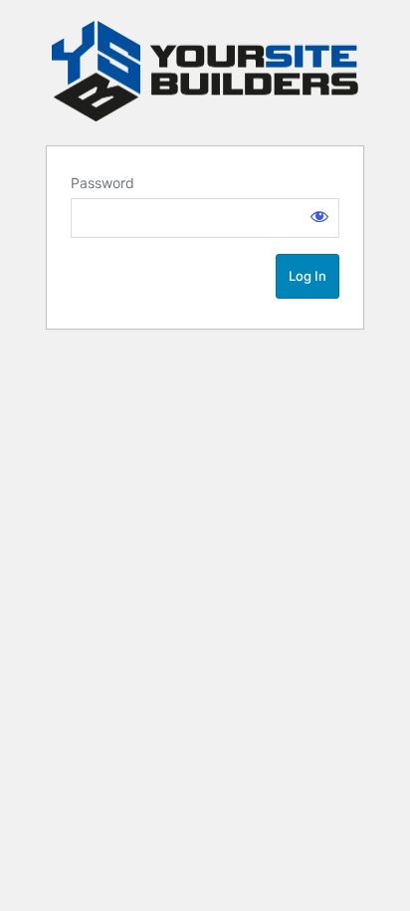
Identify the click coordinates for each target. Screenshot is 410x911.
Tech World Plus (205, 71)
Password (102, 182)
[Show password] (319, 216)
